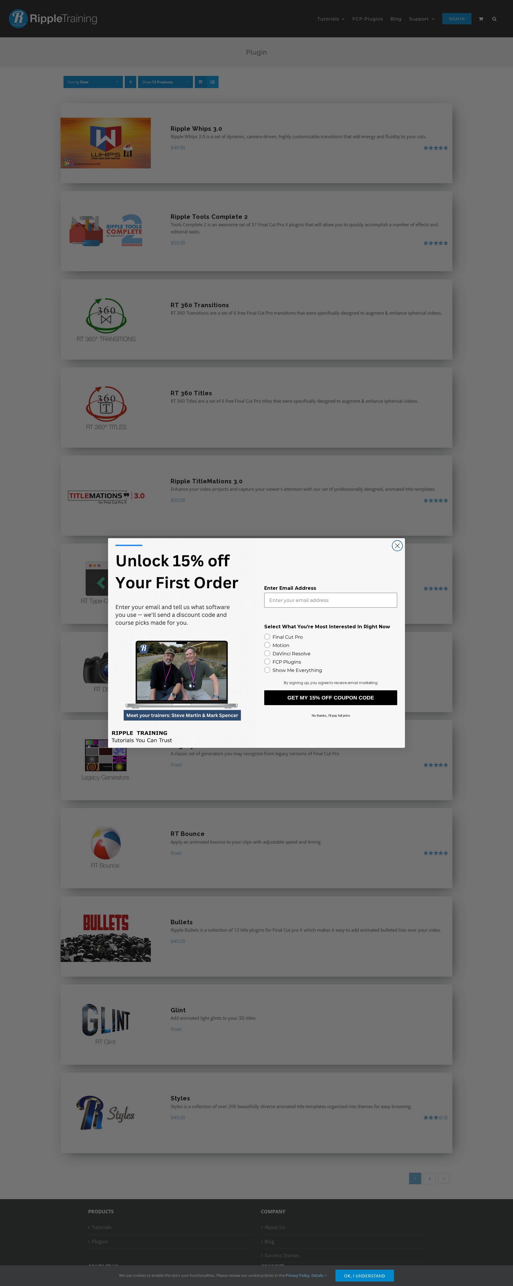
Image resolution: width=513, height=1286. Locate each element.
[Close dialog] (397, 546)
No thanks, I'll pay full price (331, 715)
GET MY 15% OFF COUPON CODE (330, 698)
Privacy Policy (298, 1275)
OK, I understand (364, 1275)
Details (317, 1275)
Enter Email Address (290, 588)
